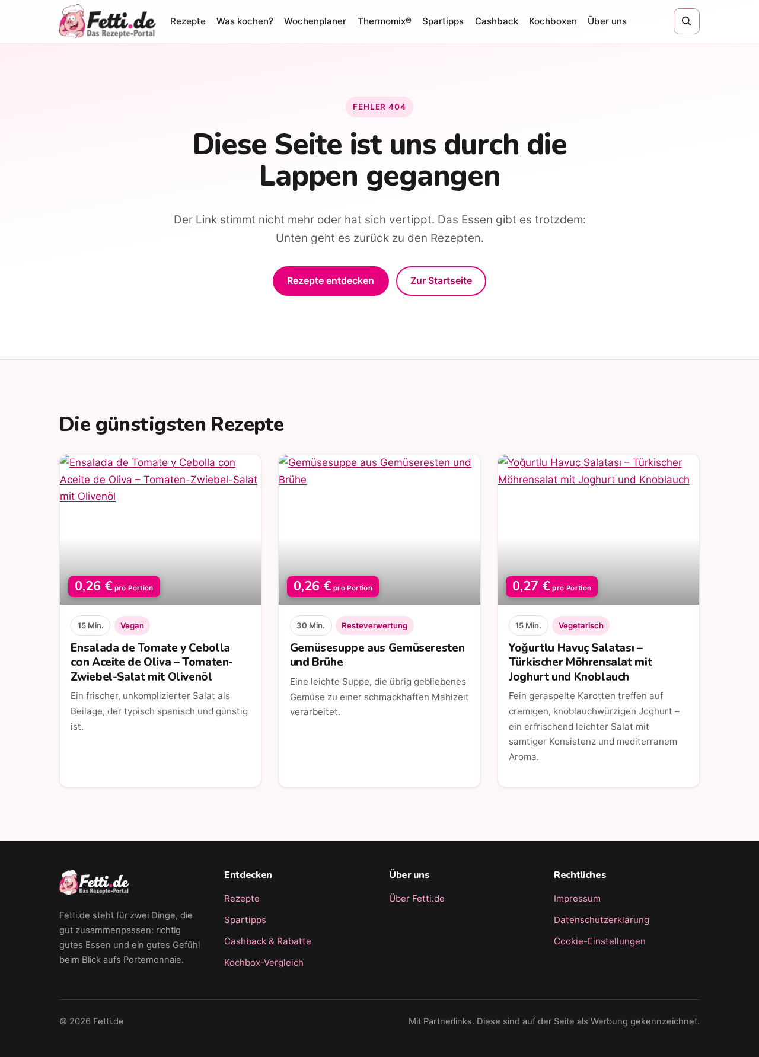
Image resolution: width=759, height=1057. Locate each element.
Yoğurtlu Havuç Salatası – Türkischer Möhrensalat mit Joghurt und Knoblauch (580, 662)
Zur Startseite (441, 280)
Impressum (577, 898)
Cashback (496, 21)
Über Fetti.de (417, 898)
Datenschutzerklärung (601, 919)
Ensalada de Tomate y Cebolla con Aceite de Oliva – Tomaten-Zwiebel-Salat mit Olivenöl (152, 662)
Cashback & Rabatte (267, 941)
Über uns (607, 21)
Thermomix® (385, 21)
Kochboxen (553, 21)
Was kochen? (244, 21)
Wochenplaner (315, 21)
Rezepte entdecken (330, 280)
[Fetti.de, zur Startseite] (107, 21)
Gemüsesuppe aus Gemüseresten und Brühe (377, 655)
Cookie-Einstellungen (600, 941)
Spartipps (443, 21)
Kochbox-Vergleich (264, 962)
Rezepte (188, 21)
